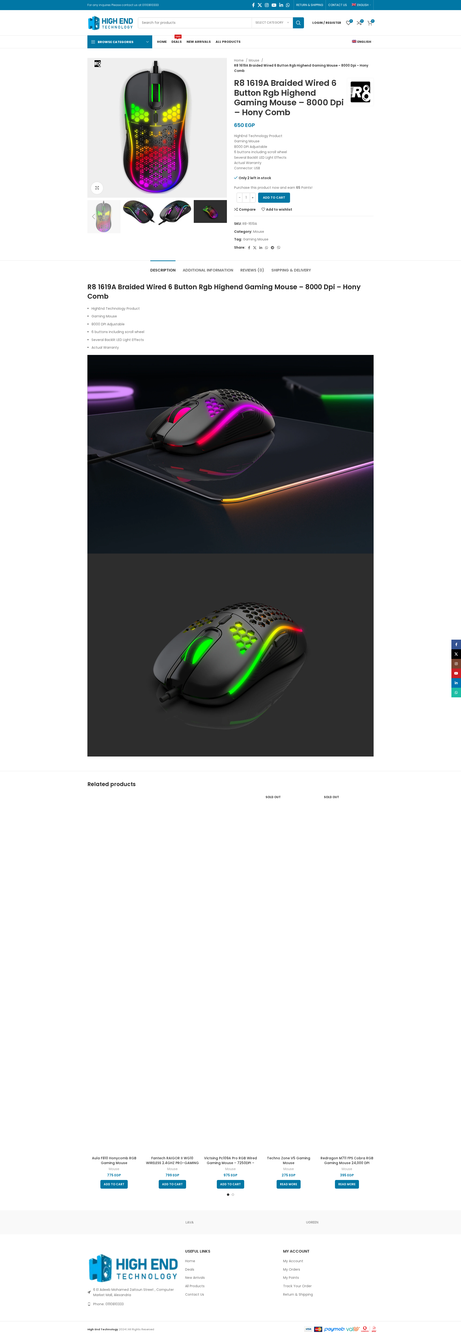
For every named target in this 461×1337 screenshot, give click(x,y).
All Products (195, 1286)
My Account (293, 1261)
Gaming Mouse (255, 239)
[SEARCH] (298, 22)
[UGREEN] (148, 1222)
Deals (189, 1269)
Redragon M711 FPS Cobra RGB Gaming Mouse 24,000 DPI (347, 1160)
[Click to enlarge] (97, 188)
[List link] (132, 1304)
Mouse (254, 60)
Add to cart (274, 197)
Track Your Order (297, 1286)
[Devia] (353, 1222)
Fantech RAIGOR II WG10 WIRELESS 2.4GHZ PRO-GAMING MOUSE (172, 1163)
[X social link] (259, 5)
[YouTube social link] (274, 5)
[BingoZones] (230, 1222)
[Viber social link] (279, 248)
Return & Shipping (298, 1294)
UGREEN (312, 1222)
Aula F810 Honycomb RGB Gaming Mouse (114, 1160)
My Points (291, 1277)
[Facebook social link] (253, 5)
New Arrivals (195, 1277)
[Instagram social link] (266, 5)
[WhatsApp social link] (288, 5)
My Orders (291, 1269)
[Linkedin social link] (281, 5)
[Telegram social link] (272, 248)
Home (239, 60)
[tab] (163, 267)
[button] (114, 1184)
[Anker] (271, 1222)
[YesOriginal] (107, 1222)
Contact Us (194, 1294)
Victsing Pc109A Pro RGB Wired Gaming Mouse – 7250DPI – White (230, 1163)
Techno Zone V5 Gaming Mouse (288, 1160)
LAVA (190, 1222)
